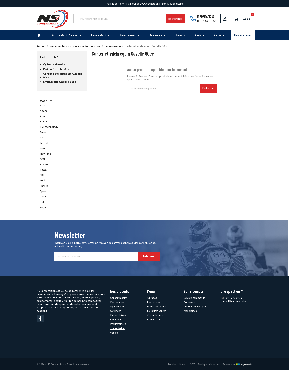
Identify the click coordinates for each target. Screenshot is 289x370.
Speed (43, 191)
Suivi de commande (194, 297)
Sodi (42, 180)
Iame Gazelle (53, 57)
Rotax (43, 169)
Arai (42, 116)
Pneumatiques (118, 324)
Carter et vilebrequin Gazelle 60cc (62, 75)
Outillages (115, 310)
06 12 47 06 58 (234, 297)
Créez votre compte (195, 306)
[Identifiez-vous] (224, 18)
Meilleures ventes (156, 310)
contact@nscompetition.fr (235, 301)
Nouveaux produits (157, 306)
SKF (42, 175)
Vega (43, 207)
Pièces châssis (118, 315)
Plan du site (153, 319)
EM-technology (49, 126)
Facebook (40, 318)
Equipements (117, 306)
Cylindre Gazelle (54, 64)
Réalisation (229, 364)
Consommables (118, 297)
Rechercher (175, 19)
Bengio (44, 121)
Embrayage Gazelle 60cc (59, 82)
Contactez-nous (156, 315)
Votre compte (194, 291)
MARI (43, 148)
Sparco (44, 185)
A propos (152, 297)
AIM (42, 105)
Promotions (153, 302)
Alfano (44, 110)
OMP (43, 159)
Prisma (44, 164)
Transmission (117, 328)
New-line (45, 153)
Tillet (43, 196)
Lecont (44, 143)
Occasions (115, 319)
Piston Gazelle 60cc (56, 69)
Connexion (189, 302)
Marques (46, 101)
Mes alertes (190, 310)
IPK (42, 137)
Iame (43, 132)
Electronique (117, 302)
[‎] (39, 35)
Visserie (114, 332)
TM (42, 201)
